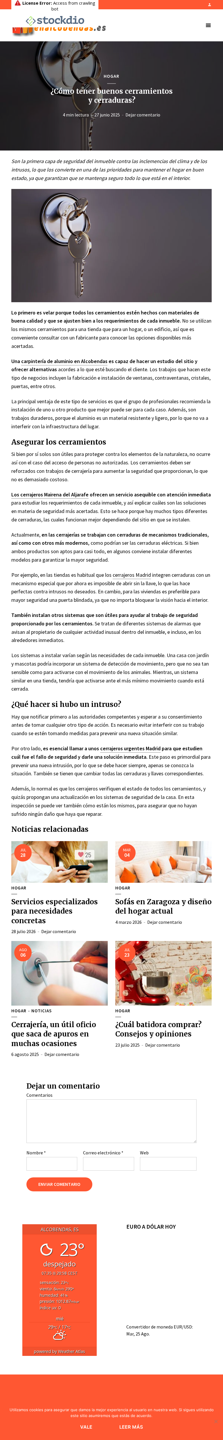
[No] (216, 1421)
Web (144, 1153)
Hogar (111, 76)
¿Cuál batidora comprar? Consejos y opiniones (158, 1029)
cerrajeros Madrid (132, 575)
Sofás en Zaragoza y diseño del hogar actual (163, 906)
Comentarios (39, 1095)
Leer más (131, 1427)
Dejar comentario (142, 115)
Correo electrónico (103, 1153)
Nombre (36, 1153)
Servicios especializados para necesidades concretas (54, 911)
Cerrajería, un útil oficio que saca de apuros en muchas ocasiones (53, 1034)
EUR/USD (183, 1327)
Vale (86, 1427)
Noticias (41, 1010)
